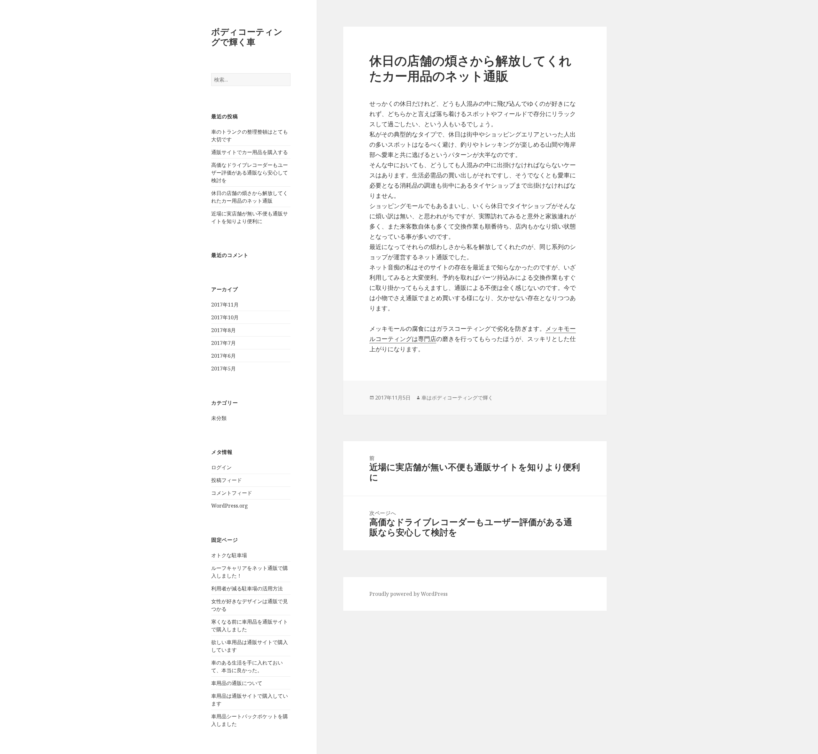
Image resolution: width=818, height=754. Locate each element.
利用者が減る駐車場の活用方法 (247, 588)
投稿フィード (226, 480)
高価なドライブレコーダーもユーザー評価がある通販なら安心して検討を (249, 172)
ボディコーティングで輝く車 (246, 37)
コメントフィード (231, 492)
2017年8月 (223, 330)
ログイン (221, 467)
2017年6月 (223, 355)
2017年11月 (225, 304)
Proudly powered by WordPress (408, 593)
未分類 (219, 418)
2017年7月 (223, 342)
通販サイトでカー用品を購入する (249, 152)
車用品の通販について (236, 683)
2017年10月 (225, 317)
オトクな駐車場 (229, 555)
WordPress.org (229, 505)
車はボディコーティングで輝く (457, 397)
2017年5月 (223, 368)
